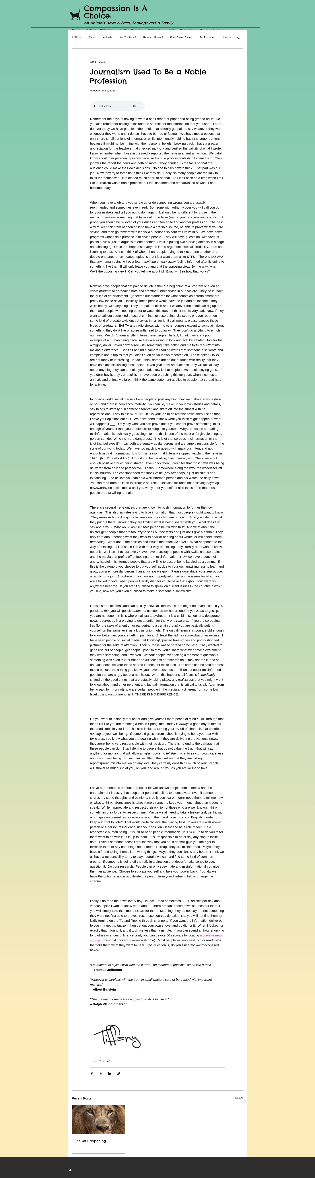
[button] (238, 37)
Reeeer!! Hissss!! (153, 37)
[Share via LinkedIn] (109, 1073)
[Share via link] (118, 1073)
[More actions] (223, 62)
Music (92, 37)
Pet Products (206, 37)
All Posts (77, 37)
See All (239, 1097)
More (224, 37)
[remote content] (157, 106)
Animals (107, 37)
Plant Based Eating (181, 37)
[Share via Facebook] (92, 1073)
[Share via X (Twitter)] (100, 1073)
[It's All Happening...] (98, 1119)
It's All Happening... (92, 1141)
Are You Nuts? (127, 37)
